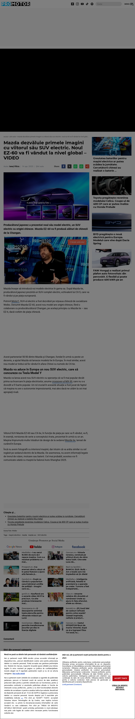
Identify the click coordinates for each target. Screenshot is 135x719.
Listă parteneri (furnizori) (72, 684)
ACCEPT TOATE (120, 678)
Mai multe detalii (19, 674)
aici (22, 698)
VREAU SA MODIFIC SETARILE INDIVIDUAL (120, 687)
